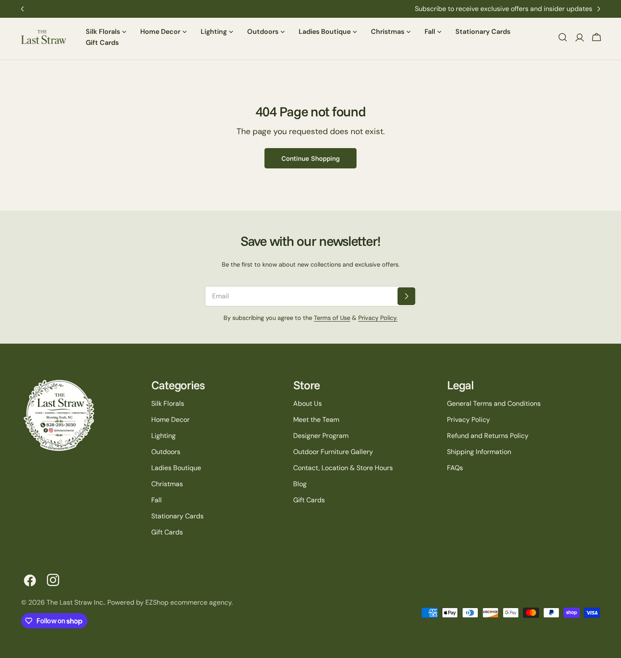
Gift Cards (167, 532)
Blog (300, 483)
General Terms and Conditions (494, 403)
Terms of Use (332, 318)
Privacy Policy (468, 419)
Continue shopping (310, 158)
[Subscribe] (406, 296)
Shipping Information (479, 451)
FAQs (455, 467)
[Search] (562, 37)
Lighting (163, 435)
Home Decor (170, 419)
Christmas (167, 483)
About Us (307, 403)
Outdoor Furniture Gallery (333, 451)
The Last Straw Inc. (75, 602)
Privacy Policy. (378, 318)
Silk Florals (167, 403)
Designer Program (321, 435)
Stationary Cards (177, 516)
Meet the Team (316, 419)
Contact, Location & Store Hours (343, 467)
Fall (156, 500)
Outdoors (165, 451)
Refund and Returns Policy (487, 435)
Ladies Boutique (176, 467)
